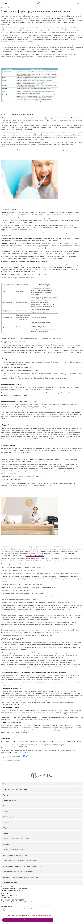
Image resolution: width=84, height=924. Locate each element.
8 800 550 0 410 (6, 895)
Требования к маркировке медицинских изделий (22, 877)
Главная (3, 8)
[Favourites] (78, 3)
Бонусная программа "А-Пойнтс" (15, 789)
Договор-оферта (9, 806)
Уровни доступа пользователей (15, 855)
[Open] (81, 29)
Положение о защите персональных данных (20, 861)
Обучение (7, 828)
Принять (27, 920)
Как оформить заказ (10, 883)
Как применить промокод (13, 850)
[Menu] (2, 3)
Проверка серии (9, 800)
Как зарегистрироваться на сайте (16, 839)
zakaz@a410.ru (6, 897)
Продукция (7, 795)
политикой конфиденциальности (42, 915)
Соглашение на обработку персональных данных (22, 866)
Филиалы (6, 844)
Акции (5, 784)
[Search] (6, 3)
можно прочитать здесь (35, 555)
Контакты (6, 811)
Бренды (6, 822)
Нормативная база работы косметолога (18, 872)
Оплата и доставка (10, 817)
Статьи (10, 8)
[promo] (82, 3)
